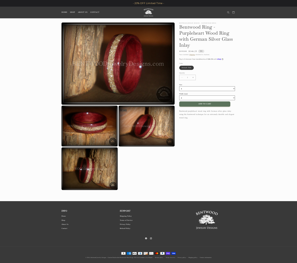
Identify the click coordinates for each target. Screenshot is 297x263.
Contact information (205, 258)
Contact (64, 228)
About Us (65, 224)
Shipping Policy (126, 216)
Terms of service (170, 258)
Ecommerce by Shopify (146, 258)
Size (180, 84)
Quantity (182, 73)
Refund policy (159, 258)
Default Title (186, 67)
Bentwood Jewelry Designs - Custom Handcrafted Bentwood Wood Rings (112, 258)
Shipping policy (192, 258)
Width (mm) (183, 93)
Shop (63, 220)
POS (135, 258)
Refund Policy (125, 228)
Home (63, 216)
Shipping (192, 55)
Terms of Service (126, 220)
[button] (228, 12)
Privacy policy (182, 258)
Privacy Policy (125, 224)
